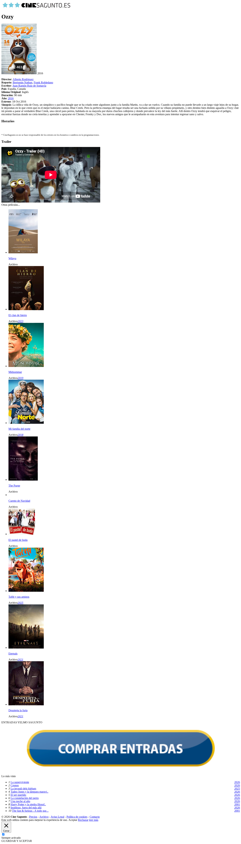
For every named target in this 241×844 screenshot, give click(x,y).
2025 (20, 602)
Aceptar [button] (72, 819)
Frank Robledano (43, 82)
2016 (11, 98)
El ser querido (18, 794)
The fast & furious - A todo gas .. (30, 810)
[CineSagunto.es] (36, 8)
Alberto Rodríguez (23, 79)
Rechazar (83, 819)
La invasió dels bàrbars (23, 788)
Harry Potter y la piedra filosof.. (28, 804)
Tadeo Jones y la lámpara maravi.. (29, 791)
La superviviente (20, 782)
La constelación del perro (25, 798)
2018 (20, 434)
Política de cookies (77, 816)
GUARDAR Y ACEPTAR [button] (16, 840)
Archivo (44, 816)
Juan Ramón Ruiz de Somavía (29, 85)
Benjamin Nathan (22, 82)
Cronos (15, 785)
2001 (237, 804)
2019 (20, 377)
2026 (237, 782)
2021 (20, 659)
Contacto (95, 816)
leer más (93, 819)
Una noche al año (20, 801)
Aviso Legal (57, 816)
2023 (20, 321)
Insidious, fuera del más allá (26, 807)
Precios (33, 816)
